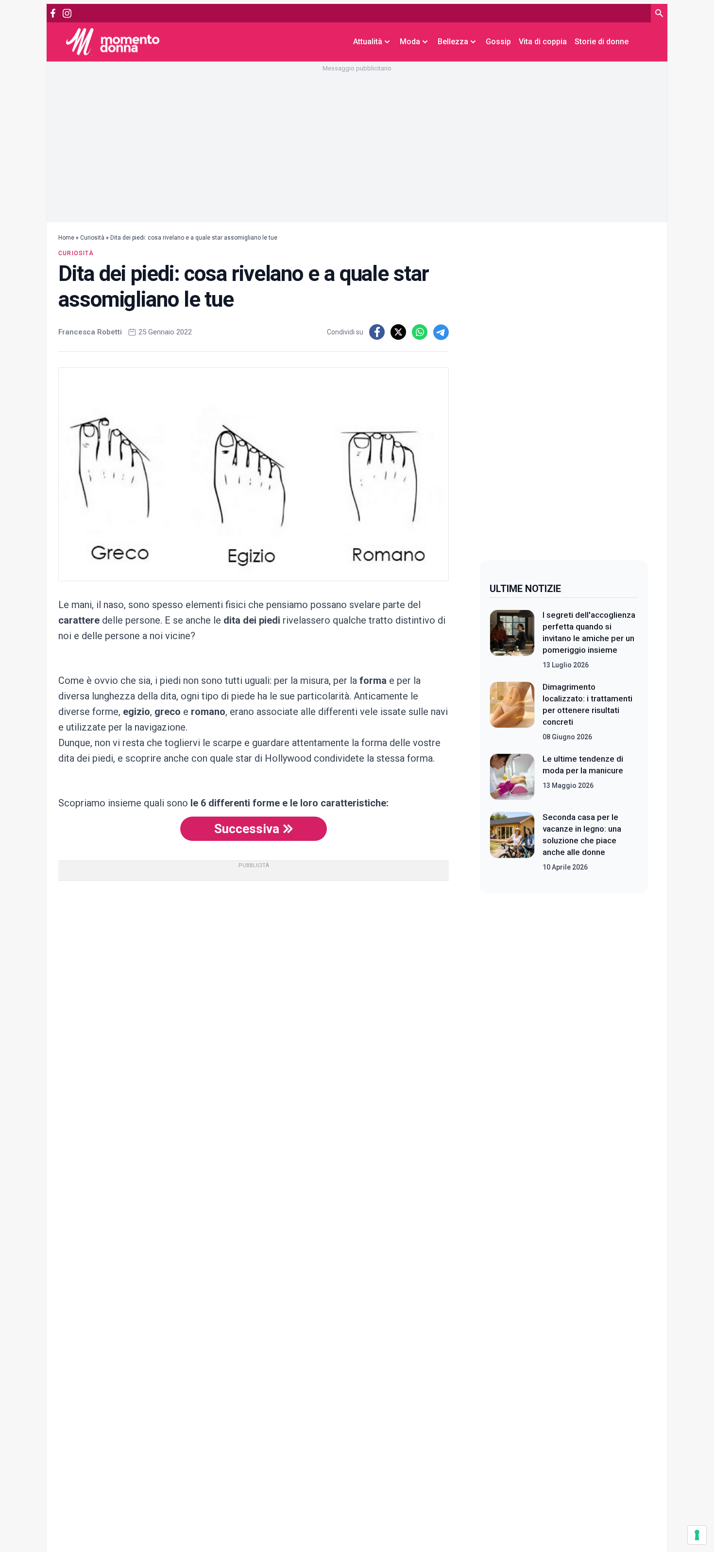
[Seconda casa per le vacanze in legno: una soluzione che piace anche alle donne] (512, 842)
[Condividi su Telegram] (441, 332)
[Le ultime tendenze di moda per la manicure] (512, 776)
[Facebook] (53, 13)
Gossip (498, 41)
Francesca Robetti (90, 332)
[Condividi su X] (398, 332)
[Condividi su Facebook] (377, 332)
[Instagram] (66, 13)
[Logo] (112, 41)
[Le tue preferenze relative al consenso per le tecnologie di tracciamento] (697, 1535)
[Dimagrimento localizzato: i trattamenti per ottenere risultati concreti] (512, 711)
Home (66, 237)
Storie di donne (602, 41)
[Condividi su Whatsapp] (419, 332)
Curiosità (92, 237)
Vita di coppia (543, 41)
